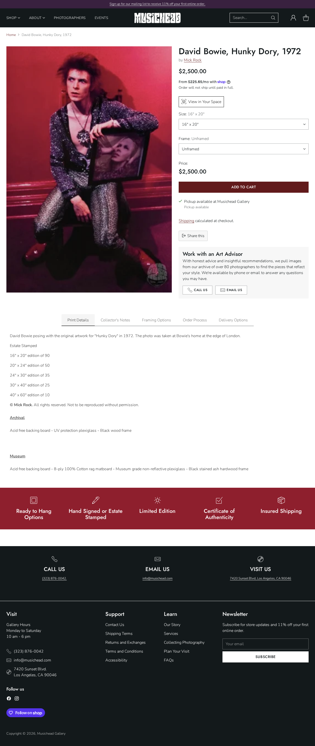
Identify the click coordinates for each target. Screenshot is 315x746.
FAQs (169, 660)
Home (11, 35)
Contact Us (114, 624)
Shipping (186, 220)
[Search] (273, 18)
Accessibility (116, 660)
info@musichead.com (157, 578)
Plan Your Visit (176, 651)
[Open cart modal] (306, 17)
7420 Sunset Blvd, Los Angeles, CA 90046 (260, 578)
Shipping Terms (119, 633)
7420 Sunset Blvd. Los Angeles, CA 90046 (35, 672)
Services (171, 633)
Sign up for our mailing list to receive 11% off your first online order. (157, 4)
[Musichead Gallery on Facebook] (9, 699)
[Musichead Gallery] (157, 17)
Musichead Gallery (51, 733)
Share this (196, 235)
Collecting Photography (184, 642)
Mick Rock (193, 60)
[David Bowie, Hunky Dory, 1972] (89, 169)
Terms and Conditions (124, 651)
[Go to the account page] (293, 17)
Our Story (172, 624)
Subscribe (265, 656)
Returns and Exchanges (125, 642)
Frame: (194, 138)
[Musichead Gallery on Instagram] (17, 699)
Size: (192, 114)
